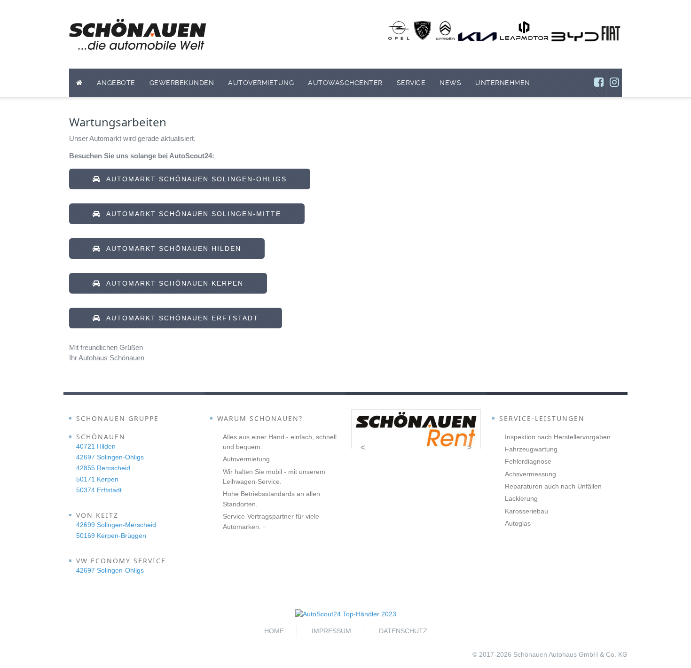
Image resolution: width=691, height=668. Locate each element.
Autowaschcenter (345, 82)
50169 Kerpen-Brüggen (111, 535)
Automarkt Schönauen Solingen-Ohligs (194, 179)
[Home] (79, 83)
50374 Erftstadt (99, 490)
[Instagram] (614, 83)
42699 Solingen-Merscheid (116, 524)
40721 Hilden (96, 446)
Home (274, 631)
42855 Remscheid (103, 468)
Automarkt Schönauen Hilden (171, 248)
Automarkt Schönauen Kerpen (172, 283)
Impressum (331, 631)
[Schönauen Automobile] (137, 34)
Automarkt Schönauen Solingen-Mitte (191, 213)
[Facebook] (598, 83)
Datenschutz (403, 631)
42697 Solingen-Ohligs (110, 457)
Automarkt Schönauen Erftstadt (180, 318)
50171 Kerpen (97, 479)
